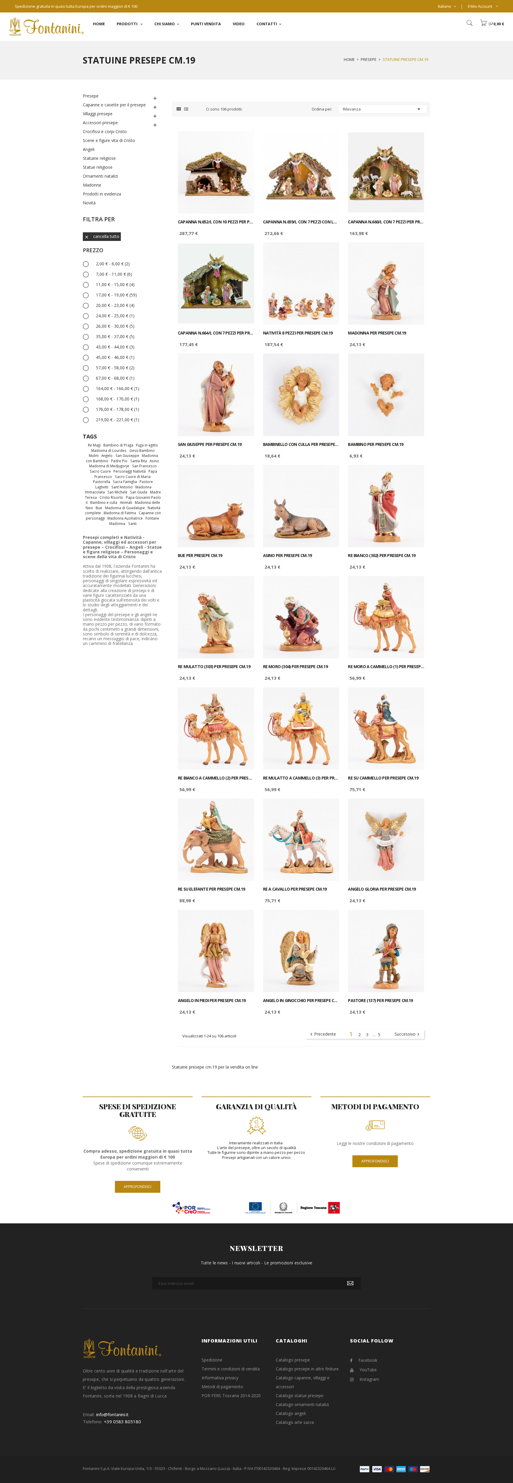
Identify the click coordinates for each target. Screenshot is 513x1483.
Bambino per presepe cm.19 (375, 444)
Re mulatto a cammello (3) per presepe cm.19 (301, 778)
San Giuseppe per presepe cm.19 (209, 444)
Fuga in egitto (147, 445)
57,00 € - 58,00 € (115, 367)
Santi (132, 523)
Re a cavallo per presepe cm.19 (295, 889)
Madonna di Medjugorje (109, 465)
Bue (99, 507)
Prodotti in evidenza (102, 194)
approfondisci (137, 1186)
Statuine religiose (99, 158)
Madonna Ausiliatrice (125, 518)
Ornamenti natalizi (100, 176)
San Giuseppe (127, 455)
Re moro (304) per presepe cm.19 (295, 666)
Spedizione (212, 1360)
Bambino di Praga (118, 445)
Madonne (92, 185)
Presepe (91, 96)
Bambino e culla (103, 502)
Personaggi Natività (129, 471)
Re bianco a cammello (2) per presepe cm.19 (216, 778)
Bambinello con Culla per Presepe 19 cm (301, 444)
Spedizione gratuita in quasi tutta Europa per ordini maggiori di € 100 (76, 6)
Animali (126, 502)
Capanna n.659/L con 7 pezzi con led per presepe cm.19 (301, 222)
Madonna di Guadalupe (125, 507)
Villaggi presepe (98, 113)
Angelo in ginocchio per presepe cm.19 (301, 1000)
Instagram (369, 1379)
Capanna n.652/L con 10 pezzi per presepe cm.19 (216, 222)
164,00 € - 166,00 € (117, 388)
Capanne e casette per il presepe (114, 105)
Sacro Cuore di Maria (133, 476)
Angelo (107, 455)
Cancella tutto (101, 236)
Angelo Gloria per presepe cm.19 (382, 889)
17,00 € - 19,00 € (116, 295)
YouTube (368, 1369)
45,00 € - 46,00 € (115, 357)
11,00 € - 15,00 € (115, 284)
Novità (89, 203)
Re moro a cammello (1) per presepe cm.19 (386, 666)
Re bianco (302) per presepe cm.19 (381, 555)
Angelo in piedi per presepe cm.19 (212, 1000)
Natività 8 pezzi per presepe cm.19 (298, 333)
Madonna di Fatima (120, 512)
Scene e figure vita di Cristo (109, 140)
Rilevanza (382, 109)
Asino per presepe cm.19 (287, 555)
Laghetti (101, 487)
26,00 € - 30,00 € (115, 326)
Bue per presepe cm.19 (200, 555)
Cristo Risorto (111, 497)
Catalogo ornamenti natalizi (302, 1404)
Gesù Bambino (142, 450)
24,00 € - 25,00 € (115, 315)
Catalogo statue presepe (299, 1395)
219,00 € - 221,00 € (117, 419)
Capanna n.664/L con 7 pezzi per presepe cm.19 (216, 333)
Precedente (322, 1034)
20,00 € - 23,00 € (115, 305)
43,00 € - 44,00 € (115, 347)
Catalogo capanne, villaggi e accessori (303, 1382)
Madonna (117, 523)
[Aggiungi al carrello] (243, 141)
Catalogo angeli (291, 1413)
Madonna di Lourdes (108, 450)
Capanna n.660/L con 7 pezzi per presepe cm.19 (386, 222)
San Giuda (138, 492)
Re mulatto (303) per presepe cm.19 (214, 666)
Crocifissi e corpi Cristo (105, 131)
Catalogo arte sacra (295, 1422)
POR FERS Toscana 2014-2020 (231, 1395)
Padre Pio (119, 460)
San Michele (117, 492)
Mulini (94, 455)
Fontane (152, 518)
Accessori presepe (100, 122)
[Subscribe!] (350, 1283)
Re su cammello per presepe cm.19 (383, 778)
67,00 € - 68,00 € (115, 378)
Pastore (146, 481)
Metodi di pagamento (222, 1386)
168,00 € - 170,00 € (117, 399)
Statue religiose (98, 167)
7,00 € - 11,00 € (114, 274)
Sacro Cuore (100, 471)
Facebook (367, 1360)
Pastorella (101, 481)
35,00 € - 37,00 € (115, 336)
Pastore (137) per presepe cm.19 (380, 1000)
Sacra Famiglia (125, 481)
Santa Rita (138, 460)
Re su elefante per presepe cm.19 (211, 889)
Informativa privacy (220, 1378)
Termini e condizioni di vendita (231, 1369)
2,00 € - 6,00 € (113, 263)
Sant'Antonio (122, 487)
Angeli (88, 149)
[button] (492, 23)
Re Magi (94, 445)
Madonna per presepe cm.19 (377, 333)
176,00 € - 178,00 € (117, 409)
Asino (154, 460)
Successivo (408, 1034)
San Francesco (144, 465)
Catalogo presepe (293, 1360)
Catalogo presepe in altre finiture (307, 1369)
